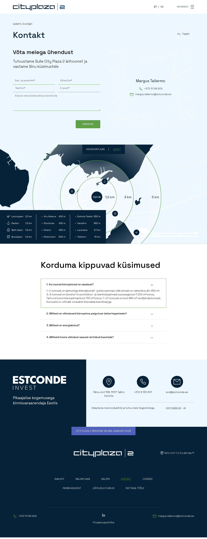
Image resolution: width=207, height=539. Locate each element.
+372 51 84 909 (153, 88)
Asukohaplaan (95, 149)
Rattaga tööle (135, 488)
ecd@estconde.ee (177, 392)
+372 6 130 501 (143, 392)
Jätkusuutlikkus (103, 488)
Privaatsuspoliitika (103, 522)
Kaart (117, 149)
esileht (17, 23)
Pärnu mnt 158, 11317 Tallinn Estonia (109, 394)
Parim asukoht (72, 488)
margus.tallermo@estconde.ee (153, 94)
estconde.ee (173, 408)
